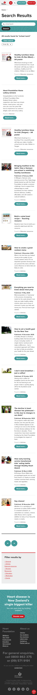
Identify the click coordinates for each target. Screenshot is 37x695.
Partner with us (25, 643)
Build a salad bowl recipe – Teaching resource (22, 218)
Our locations (24, 635)
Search (6, 28)
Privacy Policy (23, 683)
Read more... (21, 78)
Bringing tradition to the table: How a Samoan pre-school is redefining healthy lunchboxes (24, 169)
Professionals (7, 640)
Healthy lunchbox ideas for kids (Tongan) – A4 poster (24, 132)
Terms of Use (14, 683)
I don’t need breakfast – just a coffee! (24, 372)
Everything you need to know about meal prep (24, 288)
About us (5, 646)
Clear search (8, 41)
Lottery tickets (22, 3)
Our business (24, 637)
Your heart (6, 637)
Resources (8, 571)
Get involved (7, 644)
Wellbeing (6, 635)
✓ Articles (7, 564)
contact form (18, 668)
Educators (6, 642)
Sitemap (30, 683)
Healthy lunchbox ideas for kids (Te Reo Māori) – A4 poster (24, 57)
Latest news (24, 639)
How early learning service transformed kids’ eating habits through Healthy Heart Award (23, 463)
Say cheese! (19, 501)
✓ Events (7, 578)
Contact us (23, 641)
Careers (22, 633)
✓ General (8, 561)
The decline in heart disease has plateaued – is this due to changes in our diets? (24, 411)
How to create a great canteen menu (23, 249)
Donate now (31, 3)
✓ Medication (9, 576)
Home (4, 10)
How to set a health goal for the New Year (24, 330)
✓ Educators (8, 573)
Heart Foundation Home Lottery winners (13, 91)
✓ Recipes (8, 569)
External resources (11, 566)
